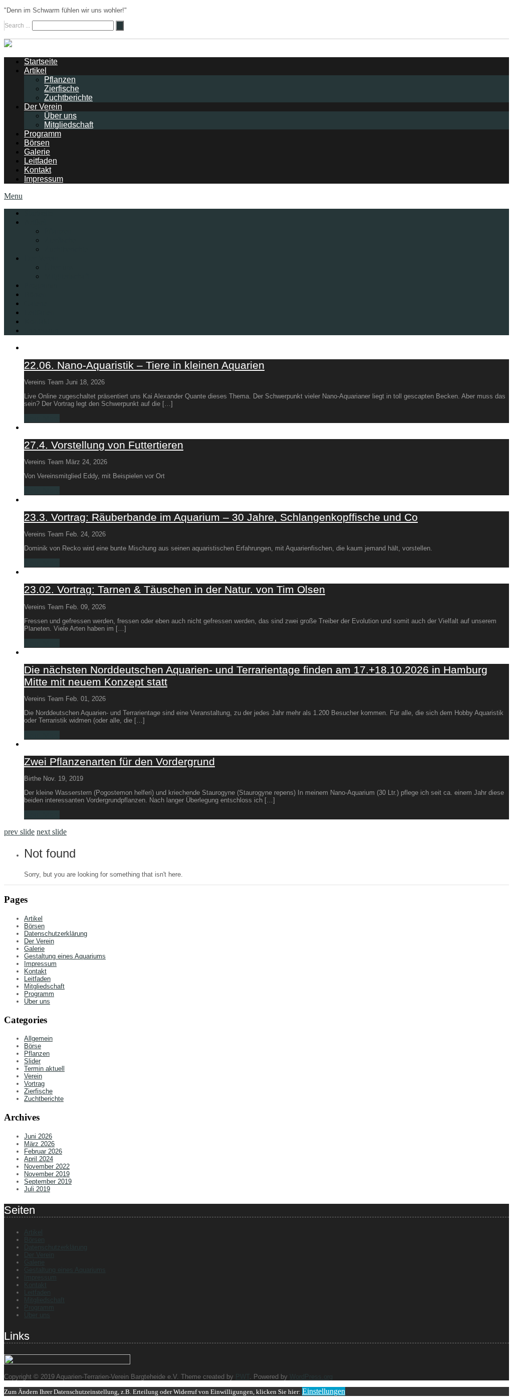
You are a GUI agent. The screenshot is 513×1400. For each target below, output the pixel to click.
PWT (242, 1376)
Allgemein (38, 1038)
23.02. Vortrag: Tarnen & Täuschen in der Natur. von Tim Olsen (174, 589)
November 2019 (47, 1174)
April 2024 (38, 1159)
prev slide (19, 831)
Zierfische (61, 88)
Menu (13, 196)
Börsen (37, 142)
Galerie (37, 152)
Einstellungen (323, 1391)
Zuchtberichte (68, 97)
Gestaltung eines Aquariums (65, 956)
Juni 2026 (38, 1136)
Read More (42, 418)
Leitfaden (40, 161)
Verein (33, 1076)
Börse (32, 1046)
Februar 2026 (43, 1151)
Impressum (43, 179)
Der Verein (43, 106)
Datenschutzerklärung (55, 933)
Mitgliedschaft (68, 124)
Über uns (60, 115)
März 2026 (39, 1144)
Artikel (35, 70)
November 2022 (47, 1166)
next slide (52, 831)
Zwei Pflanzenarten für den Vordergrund (119, 761)
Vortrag (34, 1083)
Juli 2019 (37, 1189)
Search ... (17, 25)
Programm (42, 133)
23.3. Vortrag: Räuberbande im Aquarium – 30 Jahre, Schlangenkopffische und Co (221, 517)
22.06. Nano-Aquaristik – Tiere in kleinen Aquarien (144, 365)
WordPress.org (311, 1376)
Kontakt (37, 170)
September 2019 (48, 1181)
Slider (32, 1061)
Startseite (41, 61)
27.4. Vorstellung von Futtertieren (103, 445)
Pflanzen (60, 79)
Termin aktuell (44, 1068)
